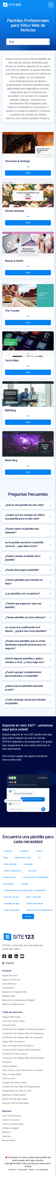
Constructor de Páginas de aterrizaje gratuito (23, 1029)
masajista (28, 864)
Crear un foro (8, 1078)
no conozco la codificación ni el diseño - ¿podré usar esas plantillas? (26, 629)
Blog (6, 857)
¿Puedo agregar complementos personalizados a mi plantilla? (23, 674)
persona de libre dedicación (39, 910)
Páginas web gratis (11, 1017)
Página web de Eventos (13, 1041)
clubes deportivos (34, 903)
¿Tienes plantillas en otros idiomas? (25, 617)
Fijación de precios (11, 979)
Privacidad (22, 1169)
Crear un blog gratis (11, 1074)
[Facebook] (4, 956)
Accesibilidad (42, 1169)
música (39, 851)
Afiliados (6, 1132)
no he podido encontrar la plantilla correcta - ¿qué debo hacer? (24, 544)
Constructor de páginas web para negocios (23, 1033)
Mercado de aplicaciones (18, 1000)
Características (9, 983)
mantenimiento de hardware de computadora (25, 890)
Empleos (10, 1128)
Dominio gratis (9, 1025)
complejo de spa (11, 903)
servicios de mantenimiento (36, 877)
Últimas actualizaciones (13, 1004)
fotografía (24, 851)
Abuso (31, 1169)
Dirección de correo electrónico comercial (22, 1070)
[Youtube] (22, 956)
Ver (28, 167)
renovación (9, 883)
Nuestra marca (9, 1140)
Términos (12, 1169)
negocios (8, 851)
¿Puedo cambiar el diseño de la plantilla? (22, 558)
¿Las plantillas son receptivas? (22, 593)
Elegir (28, 173)
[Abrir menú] (51, 5)
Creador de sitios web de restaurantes (21, 1086)
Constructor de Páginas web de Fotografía (22, 1037)
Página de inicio (9, 975)
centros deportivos (12, 870)
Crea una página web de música (17, 1045)
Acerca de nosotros (11, 1115)
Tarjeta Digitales (9, 1066)
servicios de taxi (11, 897)
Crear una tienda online (13, 1021)
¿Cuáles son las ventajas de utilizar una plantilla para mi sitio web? (25, 517)
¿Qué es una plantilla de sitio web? (24, 505)
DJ (39, 857)
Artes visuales (10, 864)
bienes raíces (10, 877)
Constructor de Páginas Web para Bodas (21, 1049)
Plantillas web (8, 996)
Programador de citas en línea (16, 1090)
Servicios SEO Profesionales (15, 1103)
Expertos (6, 1136)
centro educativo (11, 910)
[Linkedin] (16, 956)
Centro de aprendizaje (12, 1124)
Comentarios (8, 987)
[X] (10, 956)
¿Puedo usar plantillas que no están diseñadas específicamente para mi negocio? (25, 645)
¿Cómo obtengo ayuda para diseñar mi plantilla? (25, 701)
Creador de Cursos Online (14, 1082)
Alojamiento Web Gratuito (14, 1095)
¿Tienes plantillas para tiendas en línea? (24, 582)
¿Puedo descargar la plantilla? (22, 570)
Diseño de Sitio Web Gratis (14, 1099)
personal (32, 870)
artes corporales (33, 897)
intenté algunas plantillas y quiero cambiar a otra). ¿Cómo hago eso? (24, 660)
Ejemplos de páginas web (14, 992)
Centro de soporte (11, 1120)
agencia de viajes (23, 857)
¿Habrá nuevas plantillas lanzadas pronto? (24, 688)
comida (24, 883)
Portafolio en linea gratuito (15, 1054)
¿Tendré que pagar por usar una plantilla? (23, 605)
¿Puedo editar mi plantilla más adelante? (22, 530)
